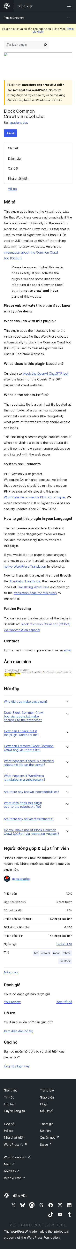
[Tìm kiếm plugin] (45, 45)
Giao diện (47, 1097)
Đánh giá (14, 158)
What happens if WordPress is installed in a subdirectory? (24, 777)
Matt (9, 1164)
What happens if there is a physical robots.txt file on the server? (29, 763)
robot (56, 953)
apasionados (19, 123)
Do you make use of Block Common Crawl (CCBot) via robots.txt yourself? (31, 832)
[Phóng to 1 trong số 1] (67, 673)
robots (67, 953)
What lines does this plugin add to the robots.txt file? (23, 804)
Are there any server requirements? (29, 819)
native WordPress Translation (25, 566)
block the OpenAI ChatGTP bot (45, 373)
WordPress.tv (15, 1144)
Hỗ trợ (12, 189)
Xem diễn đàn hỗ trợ (18, 1031)
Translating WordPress (33, 587)
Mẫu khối (46, 1111)
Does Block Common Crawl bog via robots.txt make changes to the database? (23, 716)
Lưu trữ (9, 1104)
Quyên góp (49, 1137)
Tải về (10, 133)
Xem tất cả (64, 1002)
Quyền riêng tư (14, 1111)
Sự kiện (45, 1131)
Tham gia (46, 1124)
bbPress (12, 1171)
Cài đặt (13, 168)
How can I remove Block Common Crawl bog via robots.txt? (29, 748)
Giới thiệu (10, 1090)
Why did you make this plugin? (25, 701)
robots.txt (65, 961)
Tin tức (9, 1097)
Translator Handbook (25, 581)
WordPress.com (17, 1157)
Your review (12, 1002)
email (67, 650)
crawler (45, 953)
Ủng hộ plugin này (17, 1066)
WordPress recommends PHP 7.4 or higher (34, 497)
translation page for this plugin (35, 593)
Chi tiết (13, 148)
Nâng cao (11, 972)
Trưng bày (47, 1090)
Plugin (44, 1104)
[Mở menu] (70, 6)
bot (36, 953)
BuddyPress (14, 1178)
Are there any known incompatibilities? (31, 792)
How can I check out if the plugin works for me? (21, 733)
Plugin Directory (14, 17)
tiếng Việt (20, 1196)
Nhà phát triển (18, 178)
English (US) (64, 944)
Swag (46, 1144)
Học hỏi (9, 1124)
